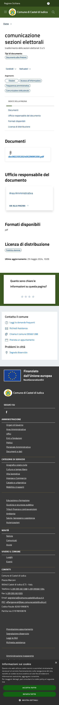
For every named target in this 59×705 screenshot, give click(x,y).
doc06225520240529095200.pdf (26, 156)
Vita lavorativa (13, 473)
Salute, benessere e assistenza (20, 518)
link (3, 682)
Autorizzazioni (13, 522)
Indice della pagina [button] (17, 101)
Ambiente (10, 513)
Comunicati (11, 540)
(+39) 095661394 (36, 589)
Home (6, 23)
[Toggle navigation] (5, 12)
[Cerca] (53, 12)
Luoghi (9, 557)
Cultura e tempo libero (16, 469)
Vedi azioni (23, 68)
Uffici (8, 433)
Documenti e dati (14, 451)
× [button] (56, 663)
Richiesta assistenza (15, 642)
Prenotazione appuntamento (19, 629)
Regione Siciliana (12, 3)
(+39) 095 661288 (18, 589)
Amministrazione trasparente (20, 655)
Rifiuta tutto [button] (29, 694)
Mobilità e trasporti (15, 487)
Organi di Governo (14, 425)
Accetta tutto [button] (29, 688)
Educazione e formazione (18, 500)
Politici (9, 442)
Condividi (10, 68)
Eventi (9, 561)
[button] (29, 700)
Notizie (9, 536)
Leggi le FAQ (12, 638)
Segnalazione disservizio (17, 633)
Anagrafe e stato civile (16, 465)
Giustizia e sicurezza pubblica (19, 504)
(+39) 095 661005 (14, 593)
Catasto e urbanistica (16, 482)
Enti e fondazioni (14, 438)
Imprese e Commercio (16, 478)
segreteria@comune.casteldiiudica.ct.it (26, 597)
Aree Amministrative (16, 429)
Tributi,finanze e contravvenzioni (21, 509)
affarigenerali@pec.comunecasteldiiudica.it (26, 602)
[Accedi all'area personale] (48, 3)
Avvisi (9, 544)
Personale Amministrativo (18, 447)
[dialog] (29, 682)
